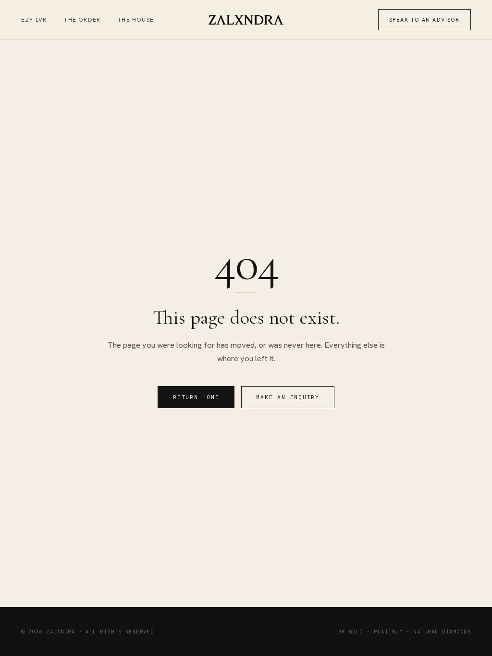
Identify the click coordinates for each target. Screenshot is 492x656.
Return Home (196, 397)
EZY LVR (34, 20)
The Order (82, 20)
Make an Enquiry (287, 397)
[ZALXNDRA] (246, 19)
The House (136, 20)
